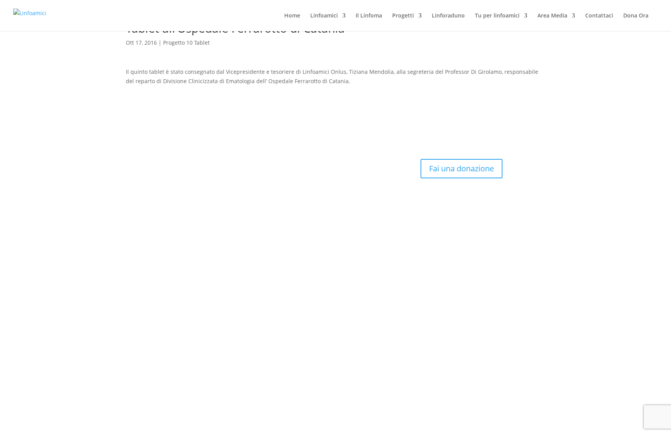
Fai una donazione (461, 168)
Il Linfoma (369, 16)
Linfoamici (324, 16)
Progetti (403, 16)
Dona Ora (635, 16)
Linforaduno (448, 16)
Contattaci (599, 16)
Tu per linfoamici (497, 16)
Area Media (552, 16)
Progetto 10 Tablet (186, 42)
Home (292, 16)
